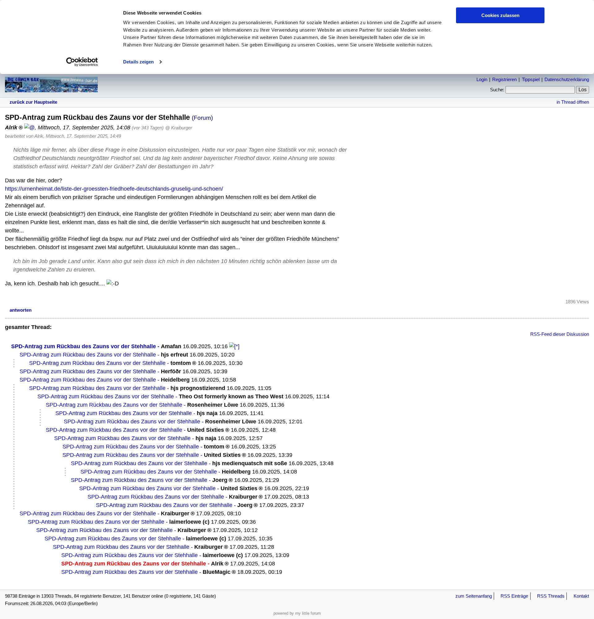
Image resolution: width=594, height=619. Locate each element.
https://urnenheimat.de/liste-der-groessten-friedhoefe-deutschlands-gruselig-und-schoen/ (114, 189)
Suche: (497, 89)
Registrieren (504, 79)
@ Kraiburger (178, 127)
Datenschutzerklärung (566, 79)
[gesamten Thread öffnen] (234, 346)
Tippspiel (531, 79)
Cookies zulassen (500, 15)
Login (481, 79)
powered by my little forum (297, 613)
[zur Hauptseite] (51, 89)
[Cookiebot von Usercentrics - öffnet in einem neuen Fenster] (82, 62)
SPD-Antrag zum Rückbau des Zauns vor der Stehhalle (83, 346)
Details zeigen (138, 61)
